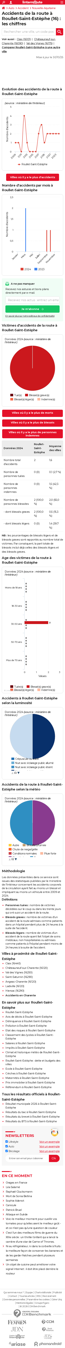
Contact (13, 1296)
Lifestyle (13, 1141)
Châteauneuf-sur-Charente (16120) (26, 968)
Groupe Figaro (42, 1303)
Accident (23, 8)
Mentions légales (24, 1303)
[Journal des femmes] (17, 1322)
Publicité (57, 1292)
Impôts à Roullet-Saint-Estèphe (25, 1047)
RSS (39, 1296)
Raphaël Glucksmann (19, 1191)
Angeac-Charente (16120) (20, 981)
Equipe (29, 1292)
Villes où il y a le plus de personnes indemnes (33, 434)
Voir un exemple (49, 1141)
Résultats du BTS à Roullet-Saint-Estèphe (31, 1121)
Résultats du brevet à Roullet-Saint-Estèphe (32, 1116)
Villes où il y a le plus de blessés (32, 422)
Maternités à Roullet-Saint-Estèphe (27, 1078)
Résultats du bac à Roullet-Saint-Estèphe (30, 1112)
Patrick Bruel (14, 1210)
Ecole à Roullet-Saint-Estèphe (23, 1068)
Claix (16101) (24, 39)
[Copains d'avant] (17, 1336)
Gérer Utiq (57, 1299)
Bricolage (14, 1151)
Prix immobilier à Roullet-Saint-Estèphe (30, 1082)
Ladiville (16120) (14, 986)
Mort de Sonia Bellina (19, 1196)
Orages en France (16, 1182)
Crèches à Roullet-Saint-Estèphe (25, 1073)
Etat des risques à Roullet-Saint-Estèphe (30, 1030)
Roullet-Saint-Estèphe (19, 1012)
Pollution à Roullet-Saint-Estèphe (26, 1025)
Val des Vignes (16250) (18, 972)
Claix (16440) (13, 963)
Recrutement (49, 1296)
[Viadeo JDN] (47, 1336)
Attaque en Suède (17, 1214)
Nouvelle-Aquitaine (43, 8)
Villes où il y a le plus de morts (32, 412)
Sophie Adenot (15, 1200)
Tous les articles (27, 1296)
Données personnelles (14, 1299)
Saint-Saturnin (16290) (18, 977)
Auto (11, 8)
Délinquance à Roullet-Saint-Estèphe (28, 1021)
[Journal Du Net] (17, 1329)
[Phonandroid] (47, 1344)
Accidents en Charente (20, 995)
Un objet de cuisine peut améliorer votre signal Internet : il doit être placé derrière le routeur (32, 1269)
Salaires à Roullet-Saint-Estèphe (25, 1043)
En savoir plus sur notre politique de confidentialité (30, 316)
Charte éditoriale (43, 1292)
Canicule (11, 1205)
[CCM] (47, 1322)
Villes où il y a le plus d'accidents (32, 177)
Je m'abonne (30, 309)
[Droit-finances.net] (47, 1329)
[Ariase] (17, 1344)
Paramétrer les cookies (38, 1299)
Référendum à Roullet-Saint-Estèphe (28, 1087)
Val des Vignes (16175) (39, 43)
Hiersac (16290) (14, 990)
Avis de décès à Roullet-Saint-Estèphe (28, 1016)
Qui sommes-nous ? (13, 1292)
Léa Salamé (13, 1187)
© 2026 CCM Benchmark (33, 1306)
